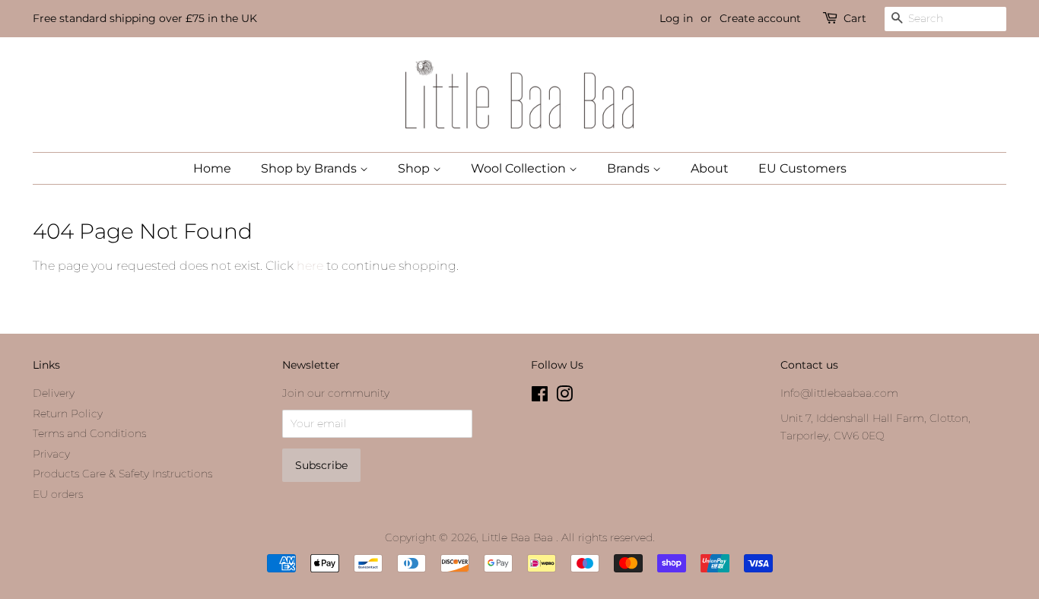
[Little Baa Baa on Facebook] (539, 397)
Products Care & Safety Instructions (122, 473)
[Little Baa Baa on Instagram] (564, 397)
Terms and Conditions (89, 433)
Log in (676, 18)
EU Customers (802, 168)
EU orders (58, 494)
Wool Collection (520, 168)
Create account (760, 18)
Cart (855, 18)
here (310, 265)
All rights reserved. (608, 537)
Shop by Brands (310, 168)
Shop (415, 168)
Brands (630, 168)
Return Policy (68, 413)
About (710, 168)
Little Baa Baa (518, 537)
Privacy (51, 454)
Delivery (54, 393)
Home (212, 168)
